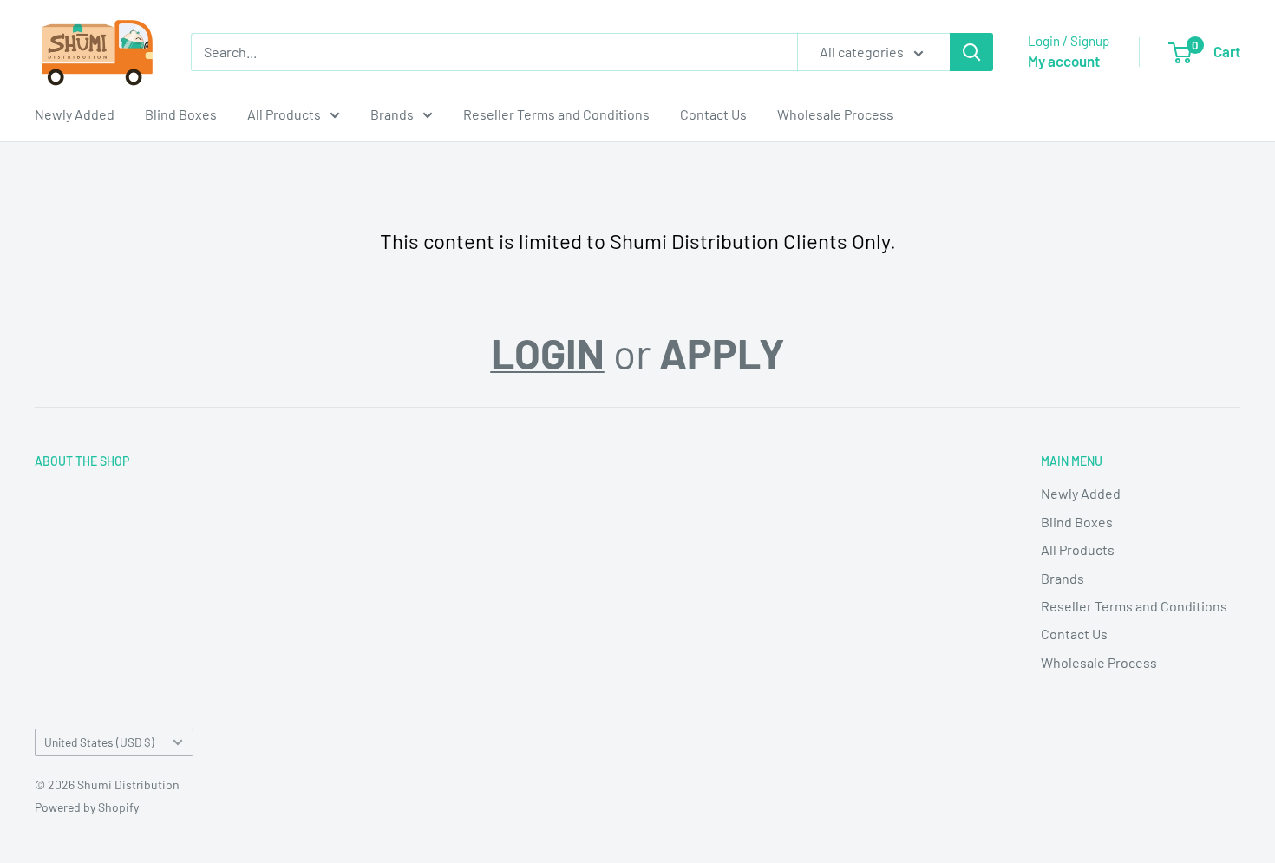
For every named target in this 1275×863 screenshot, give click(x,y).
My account (1064, 60)
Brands (392, 114)
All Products (284, 114)
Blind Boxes (181, 114)
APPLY (722, 353)
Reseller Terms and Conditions (556, 114)
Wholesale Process (835, 114)
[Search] (971, 52)
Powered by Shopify (87, 807)
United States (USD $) (99, 742)
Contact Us (713, 114)
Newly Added (74, 114)
